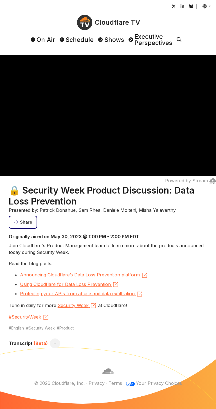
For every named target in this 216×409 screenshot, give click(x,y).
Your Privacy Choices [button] (159, 383)
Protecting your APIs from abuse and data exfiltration (77, 293)
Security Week (73, 305)
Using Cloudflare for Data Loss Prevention (65, 284)
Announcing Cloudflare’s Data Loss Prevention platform (80, 275)
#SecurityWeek (25, 317)
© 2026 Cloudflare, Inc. (59, 383)
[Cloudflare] (108, 376)
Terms (115, 383)
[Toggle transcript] (55, 343)
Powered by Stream (186, 180)
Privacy (97, 383)
